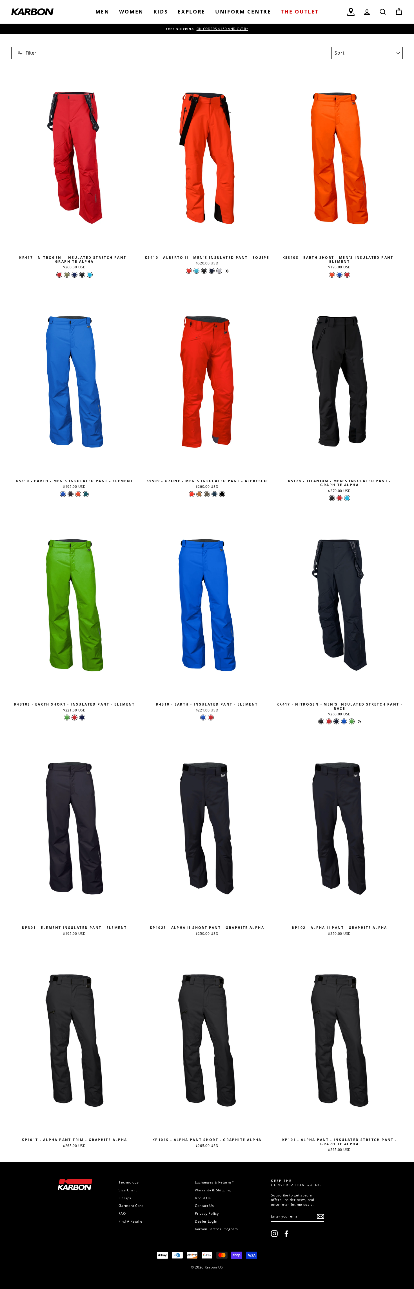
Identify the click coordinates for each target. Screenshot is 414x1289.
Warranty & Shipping (213, 1190)
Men (102, 11)
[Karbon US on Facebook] (286, 1233)
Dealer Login (206, 1221)
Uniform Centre (243, 11)
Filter (31, 53)
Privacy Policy (207, 1213)
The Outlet (300, 11)
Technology (129, 1182)
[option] (207, 28)
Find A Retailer (131, 1221)
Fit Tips (125, 1198)
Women (131, 11)
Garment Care (131, 1205)
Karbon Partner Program (216, 1229)
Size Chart (128, 1190)
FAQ (122, 1213)
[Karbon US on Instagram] (274, 1233)
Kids (160, 11)
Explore (191, 11)
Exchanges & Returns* (214, 1182)
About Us (203, 1198)
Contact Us (204, 1205)
